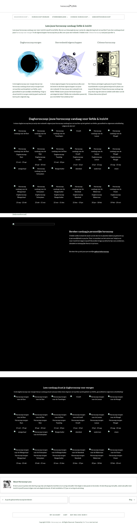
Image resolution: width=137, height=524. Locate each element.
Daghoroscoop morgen (30, 42)
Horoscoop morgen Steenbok (77, 456)
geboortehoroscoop (102, 252)
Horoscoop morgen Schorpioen (40, 456)
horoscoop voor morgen (24, 33)
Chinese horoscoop (94, 33)
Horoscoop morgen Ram (21, 421)
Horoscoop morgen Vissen (115, 456)
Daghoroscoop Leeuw (97, 158)
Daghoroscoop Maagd (116, 158)
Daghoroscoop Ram (21, 155)
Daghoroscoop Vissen (116, 196)
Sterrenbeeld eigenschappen (68, 42)
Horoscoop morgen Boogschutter (59, 456)
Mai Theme (86, 522)
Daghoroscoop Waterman (97, 196)
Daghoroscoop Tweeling (59, 155)
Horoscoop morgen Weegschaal (21, 456)
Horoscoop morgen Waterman (96, 456)
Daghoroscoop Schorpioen (40, 196)
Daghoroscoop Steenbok (78, 196)
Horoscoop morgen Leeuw (96, 421)
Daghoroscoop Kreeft (78, 158)
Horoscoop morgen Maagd (115, 421)
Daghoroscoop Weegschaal (21, 196)
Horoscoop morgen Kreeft (77, 421)
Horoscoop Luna (56, 522)
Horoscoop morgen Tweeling (59, 421)
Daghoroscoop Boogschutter (59, 196)
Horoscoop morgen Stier (40, 421)
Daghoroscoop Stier (40, 158)
